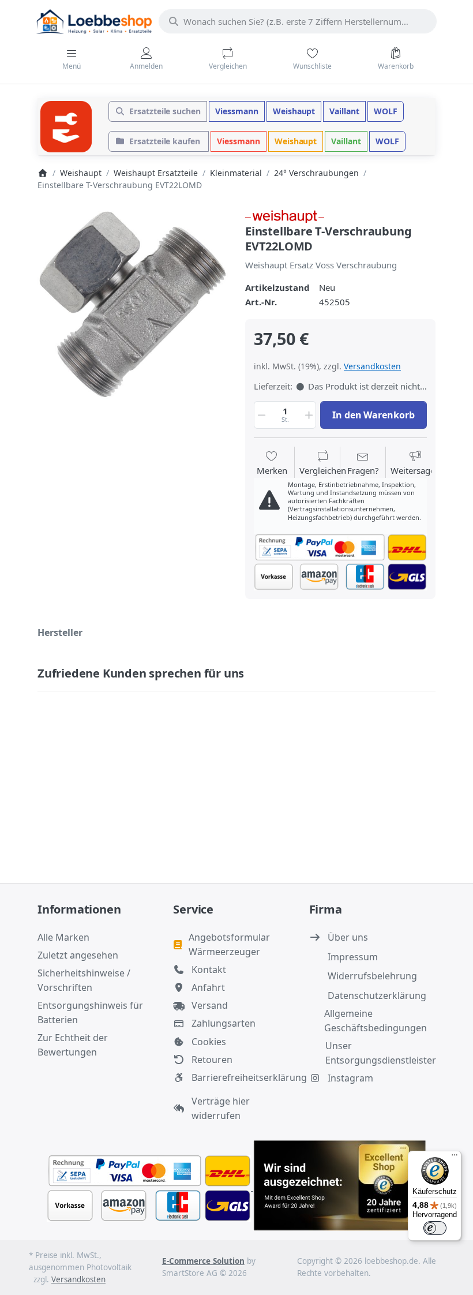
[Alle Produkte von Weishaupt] (284, 215)
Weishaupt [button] (294, 111)
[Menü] (454, 1158)
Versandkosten (372, 366)
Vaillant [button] (344, 111)
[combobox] (298, 21)
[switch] (434, 1228)
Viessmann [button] (236, 111)
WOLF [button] (385, 111)
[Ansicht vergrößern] (132, 304)
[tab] (59, 632)
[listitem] (132, 304)
